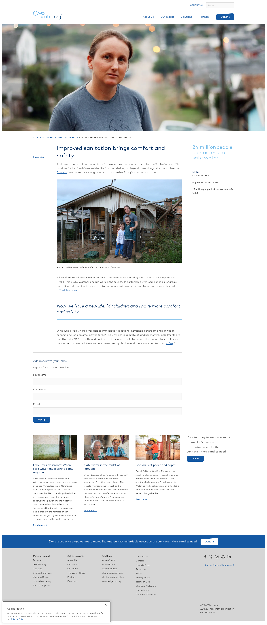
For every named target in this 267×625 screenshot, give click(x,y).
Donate (225, 17)
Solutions (186, 17)
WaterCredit (108, 560)
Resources (141, 569)
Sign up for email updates (218, 565)
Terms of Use (143, 582)
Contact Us (196, 5)
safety (169, 343)
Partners (204, 17)
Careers (140, 561)
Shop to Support (41, 585)
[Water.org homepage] (47, 15)
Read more (39, 525)
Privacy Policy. (18, 619)
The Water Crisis (76, 573)
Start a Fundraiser (43, 573)
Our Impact (167, 17)
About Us (148, 17)
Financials (72, 581)
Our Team (72, 569)
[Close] (105, 604)
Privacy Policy (143, 578)
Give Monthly (39, 564)
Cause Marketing (42, 581)
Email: (36, 404)
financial (62, 172)
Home (36, 137)
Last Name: (40, 389)
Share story (39, 157)
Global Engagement (112, 573)
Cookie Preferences (146, 594)
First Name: (40, 375)
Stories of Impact (66, 137)
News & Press (143, 565)
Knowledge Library (111, 581)
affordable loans (67, 290)
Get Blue (37, 569)
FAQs (139, 573)
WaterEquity (108, 564)
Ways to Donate (41, 577)
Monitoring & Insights (113, 577)
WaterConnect (109, 569)
